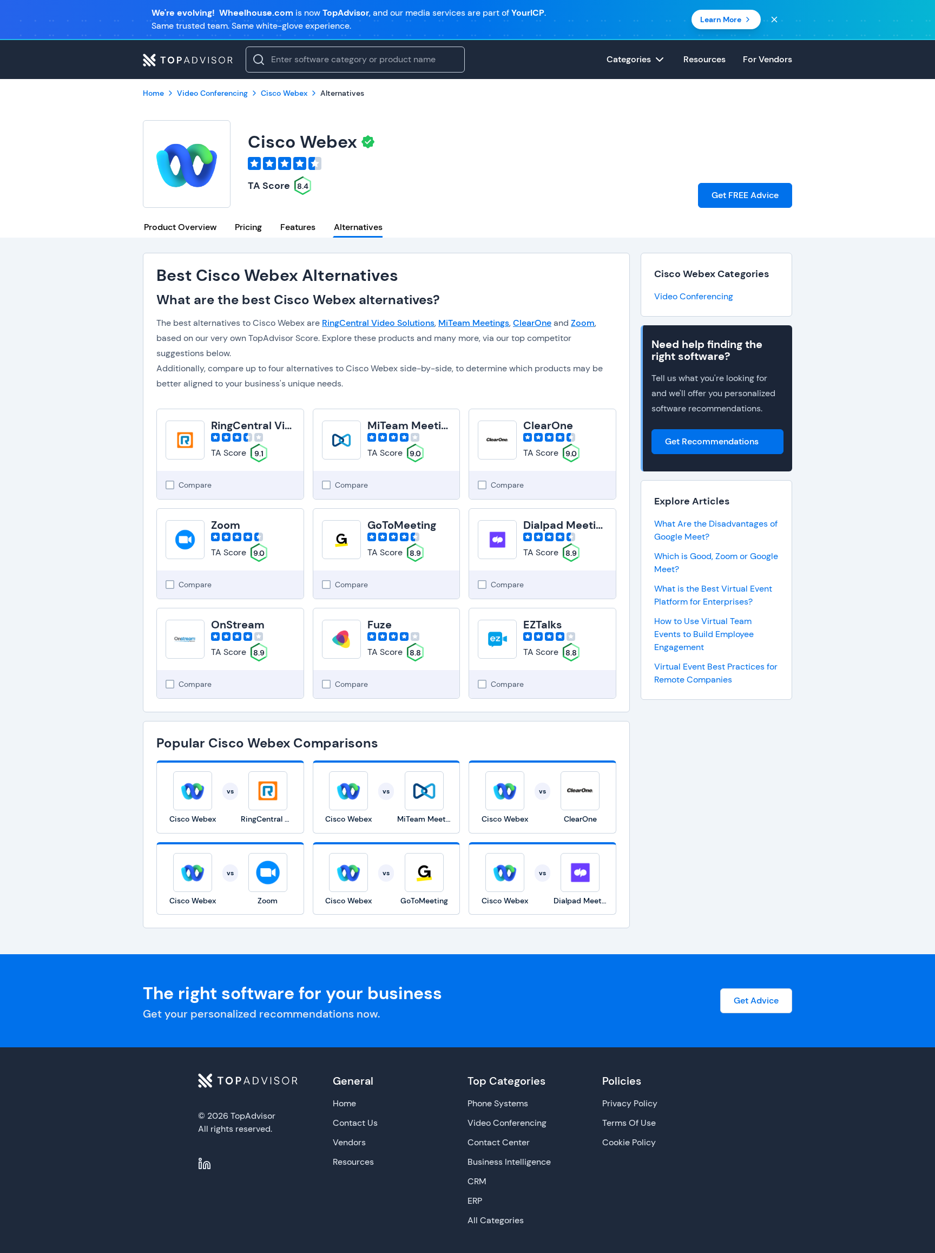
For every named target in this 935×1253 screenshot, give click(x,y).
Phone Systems (497, 1103)
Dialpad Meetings (568, 525)
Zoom (583, 323)
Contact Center (498, 1142)
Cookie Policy (629, 1142)
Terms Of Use (629, 1123)
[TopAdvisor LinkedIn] (204, 1163)
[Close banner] (774, 19)
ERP (474, 1200)
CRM (476, 1181)
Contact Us (355, 1123)
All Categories (495, 1220)
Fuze (379, 625)
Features (297, 227)
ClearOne (532, 323)
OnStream (238, 625)
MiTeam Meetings (473, 323)
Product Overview (180, 227)
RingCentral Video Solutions (378, 323)
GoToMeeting (401, 525)
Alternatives (358, 227)
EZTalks (542, 625)
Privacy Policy (629, 1103)
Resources (353, 1161)
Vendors (349, 1142)
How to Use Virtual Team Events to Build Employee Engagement (704, 634)
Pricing (248, 227)
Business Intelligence (509, 1161)
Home (344, 1103)
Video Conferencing (693, 296)
